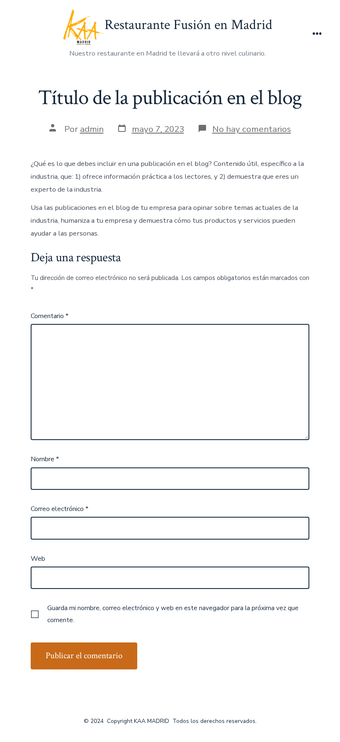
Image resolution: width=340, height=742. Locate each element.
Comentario (49, 316)
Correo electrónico (59, 508)
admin (92, 129)
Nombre (45, 459)
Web (38, 558)
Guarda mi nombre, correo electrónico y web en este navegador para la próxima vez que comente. (173, 614)
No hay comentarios (251, 129)
